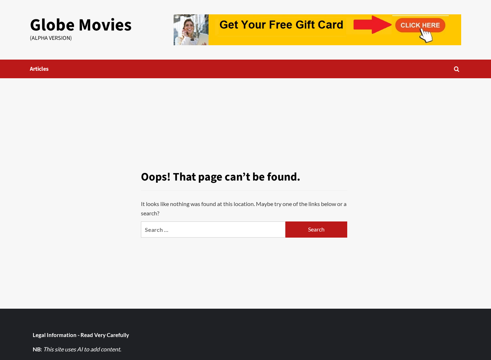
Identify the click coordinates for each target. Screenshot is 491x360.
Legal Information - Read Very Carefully (81, 335)
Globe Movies (81, 25)
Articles (39, 69)
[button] (456, 69)
